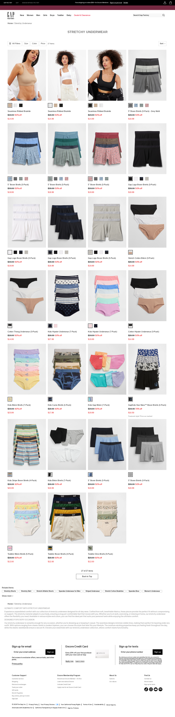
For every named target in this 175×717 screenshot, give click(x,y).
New (22, 15)
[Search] (163, 15)
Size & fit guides (17, 693)
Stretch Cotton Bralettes (114, 591)
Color (34, 44)
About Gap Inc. (111, 705)
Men (38, 15)
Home (10, 23)
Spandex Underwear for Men (69, 591)
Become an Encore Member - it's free (69, 679)
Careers (112, 679)
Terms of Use (87, 704)
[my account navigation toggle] (165, 2)
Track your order (17, 687)
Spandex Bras (134, 591)
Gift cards (15, 690)
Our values (112, 681)
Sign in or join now (116, 2)
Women (30, 15)
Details (125, 2)
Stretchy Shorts (10, 591)
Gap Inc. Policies (73, 708)
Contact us (147, 679)
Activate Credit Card (64, 684)
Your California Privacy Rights (70, 704)
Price (43, 44)
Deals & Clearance (82, 15)
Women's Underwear (152, 591)
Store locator (148, 681)
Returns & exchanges (19, 684)
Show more (7, 596)
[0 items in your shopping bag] (170, 2)
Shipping (15, 681)
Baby (69, 15)
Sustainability (99, 704)
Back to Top (87, 576)
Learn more (79, 661)
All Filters (16, 44)
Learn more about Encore (65, 681)
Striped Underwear (93, 591)
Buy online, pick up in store (21, 696)
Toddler (60, 15)
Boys (52, 15)
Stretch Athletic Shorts (45, 591)
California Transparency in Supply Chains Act (50, 708)
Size (26, 44)
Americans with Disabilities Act (22, 708)
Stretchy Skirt (26, 591)
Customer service (18, 679)
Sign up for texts (149, 684)
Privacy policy (17, 664)
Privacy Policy (33, 704)
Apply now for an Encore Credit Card (69, 687)
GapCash (15, 699)
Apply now (69, 661)
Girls (45, 15)
